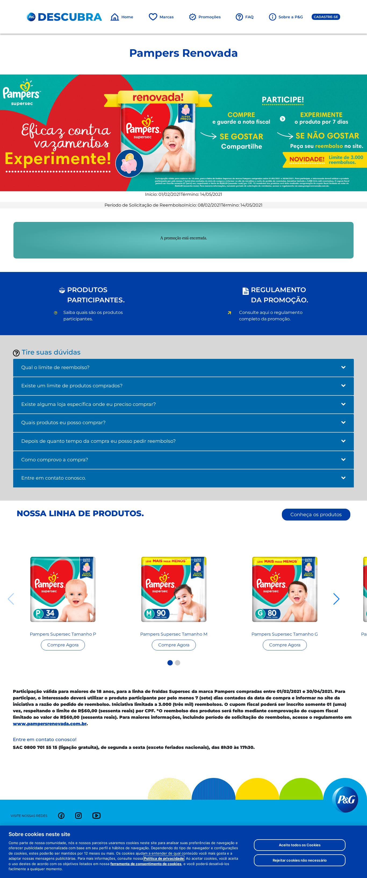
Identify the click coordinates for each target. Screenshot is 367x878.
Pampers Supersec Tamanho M (173, 634)
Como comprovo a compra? (54, 460)
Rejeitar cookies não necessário (300, 860)
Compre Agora (62, 644)
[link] (61, 815)
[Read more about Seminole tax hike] (63, 589)
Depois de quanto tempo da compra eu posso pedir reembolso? (98, 441)
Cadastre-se (326, 17)
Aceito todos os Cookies (300, 845)
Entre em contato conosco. (53, 478)
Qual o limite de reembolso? (55, 367)
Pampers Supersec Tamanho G (284, 634)
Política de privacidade (164, 858)
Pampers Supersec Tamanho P (63, 634)
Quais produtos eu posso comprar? (63, 423)
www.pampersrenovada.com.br (50, 723)
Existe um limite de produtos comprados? (72, 386)
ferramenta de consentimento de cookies (145, 864)
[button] (170, 662)
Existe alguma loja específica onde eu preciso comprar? (88, 404)
